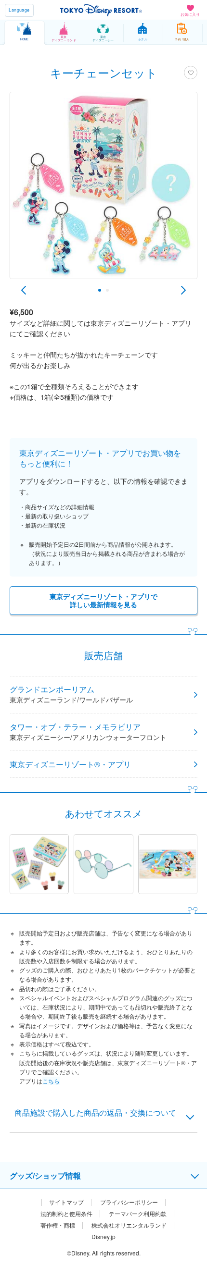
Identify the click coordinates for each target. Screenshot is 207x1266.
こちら (51, 1081)
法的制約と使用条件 (66, 1213)
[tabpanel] (103, 190)
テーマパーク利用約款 (138, 1213)
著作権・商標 (57, 1225)
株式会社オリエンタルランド (129, 1225)
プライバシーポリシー (129, 1202)
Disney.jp (103, 1236)
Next (183, 290)
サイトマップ (66, 1202)
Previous (23, 290)
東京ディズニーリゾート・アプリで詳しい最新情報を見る (103, 600)
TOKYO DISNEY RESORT (101, 10)
